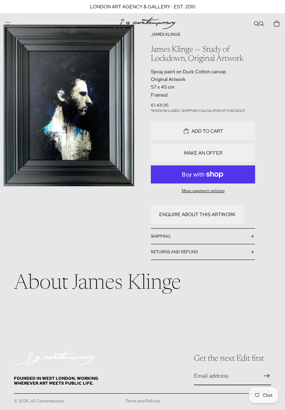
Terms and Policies (142, 401)
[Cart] (276, 23)
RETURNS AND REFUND (174, 252)
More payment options (203, 191)
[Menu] (8, 24)
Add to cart (207, 131)
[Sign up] (267, 376)
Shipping (161, 236)
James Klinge (165, 34)
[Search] (256, 23)
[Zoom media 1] (68, 105)
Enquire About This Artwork (197, 214)
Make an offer (203, 153)
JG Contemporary (47, 401)
